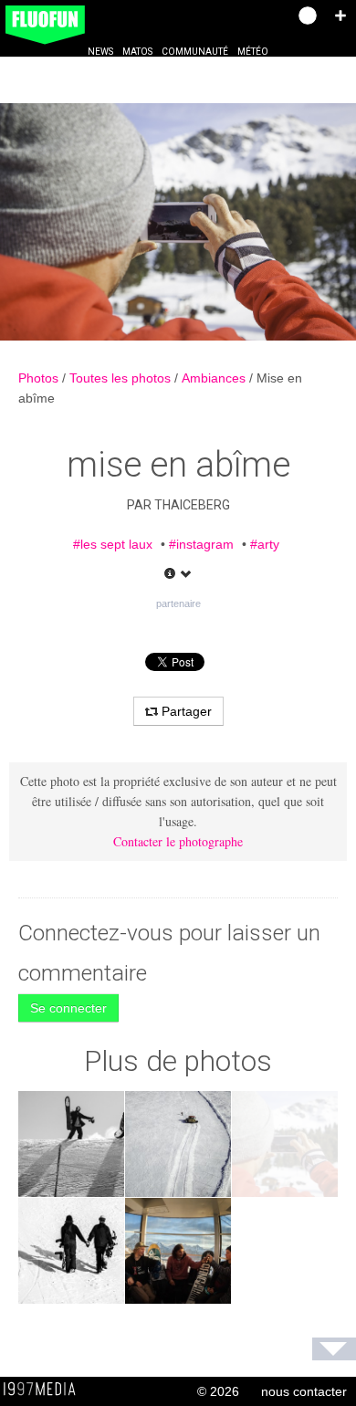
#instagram (201, 544)
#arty (264, 544)
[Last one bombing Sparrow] (178, 1144)
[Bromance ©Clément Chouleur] (71, 1251)
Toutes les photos (121, 378)
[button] (340, 15)
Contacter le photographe (178, 841)
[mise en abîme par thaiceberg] (178, 222)
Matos (137, 52)
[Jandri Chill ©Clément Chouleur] (178, 1251)
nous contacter (304, 1391)
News (100, 52)
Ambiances (215, 378)
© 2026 (218, 1391)
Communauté (195, 52)
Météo (252, 52)
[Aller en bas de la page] (334, 1349)
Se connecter (68, 1008)
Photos (40, 378)
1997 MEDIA (44, 1389)
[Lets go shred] (71, 1144)
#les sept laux (112, 544)
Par (178, 505)
